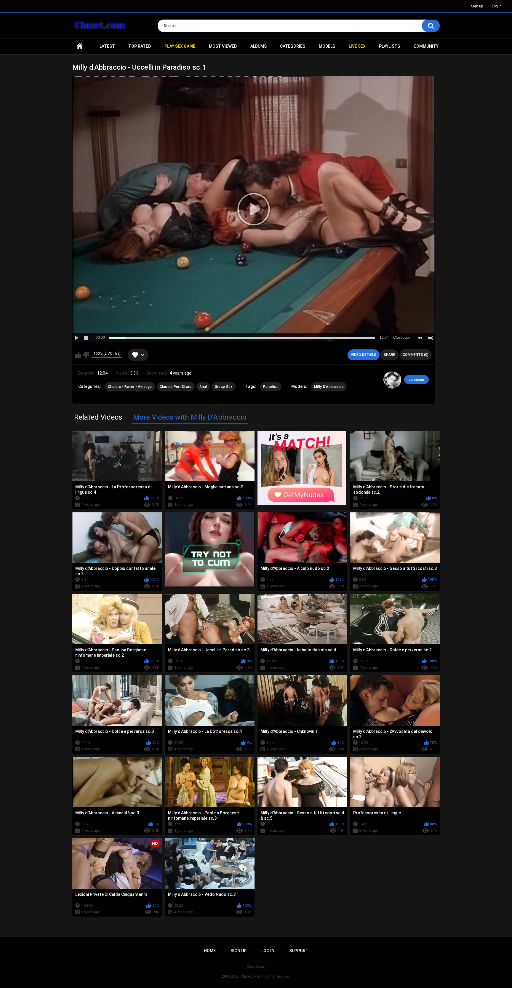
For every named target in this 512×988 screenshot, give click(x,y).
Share (389, 355)
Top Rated (139, 46)
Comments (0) (415, 355)
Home (79, 46)
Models (327, 46)
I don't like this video (86, 355)
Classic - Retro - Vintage (130, 387)
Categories (292, 46)
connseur (416, 380)
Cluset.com (250, 976)
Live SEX (357, 46)
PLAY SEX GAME (179, 46)
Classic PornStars (176, 387)
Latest (107, 46)
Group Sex (224, 387)
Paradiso (271, 387)
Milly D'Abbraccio (329, 387)
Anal (203, 387)
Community (426, 46)
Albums (258, 46)
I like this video (78, 355)
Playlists (389, 46)
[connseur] (392, 380)
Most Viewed (223, 46)
